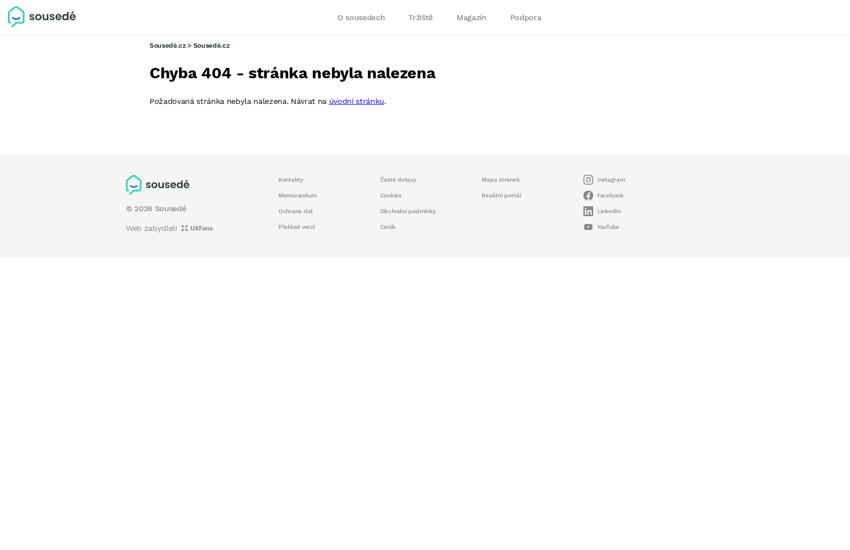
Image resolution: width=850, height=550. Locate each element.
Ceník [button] (387, 227)
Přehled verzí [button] (296, 227)
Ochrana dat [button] (295, 211)
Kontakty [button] (291, 179)
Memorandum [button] (297, 195)
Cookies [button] (390, 195)
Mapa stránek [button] (500, 179)
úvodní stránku (356, 101)
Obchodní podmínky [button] (408, 211)
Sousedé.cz (168, 45)
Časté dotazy (398, 179)
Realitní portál (501, 195)
